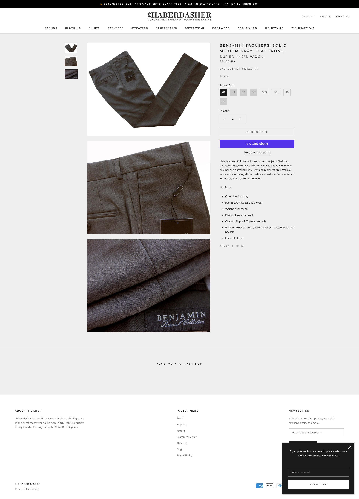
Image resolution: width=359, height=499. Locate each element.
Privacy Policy (184, 455)
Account (309, 16)
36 (253, 92)
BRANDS (51, 28)
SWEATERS (139, 28)
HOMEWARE (274, 28)
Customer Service (186, 437)
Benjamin (228, 61)
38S (264, 92)
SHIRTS (94, 28)
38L (276, 92)
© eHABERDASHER (28, 484)
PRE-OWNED (247, 28)
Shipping (181, 424)
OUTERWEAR (195, 28)
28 (223, 92)
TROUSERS (116, 28)
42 (223, 101)
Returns (180, 431)
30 (233, 92)
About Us (182, 443)
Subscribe (318, 484)
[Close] (350, 447)
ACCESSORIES (166, 28)
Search (325, 16)
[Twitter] (237, 246)
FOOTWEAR (221, 28)
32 (243, 92)
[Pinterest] (242, 246)
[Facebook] (232, 246)
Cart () (343, 16)
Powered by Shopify (27, 489)
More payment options (257, 152)
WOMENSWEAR (302, 28)
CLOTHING (73, 28)
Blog (179, 449)
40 (287, 92)
